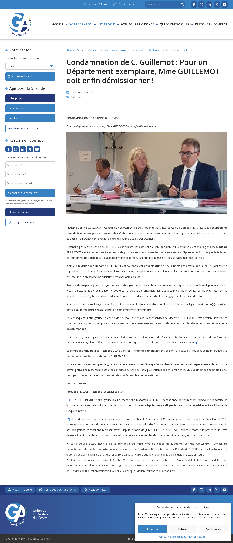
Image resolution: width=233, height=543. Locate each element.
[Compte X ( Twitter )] (217, 4)
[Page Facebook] (194, 4)
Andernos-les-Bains (115, 50)
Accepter (152, 529)
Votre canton (80, 24)
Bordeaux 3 (155, 50)
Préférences (213, 529)
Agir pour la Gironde (137, 24)
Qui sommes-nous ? (174, 24)
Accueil (58, 24)
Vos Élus (12, 118)
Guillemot (76, 97)
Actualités (93, 50)
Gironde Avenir (75, 50)
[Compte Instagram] (201, 4)
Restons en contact (211, 24)
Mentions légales (196, 536)
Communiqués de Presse (180, 50)
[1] (156, 238)
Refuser (183, 529)
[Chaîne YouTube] (224, 4)
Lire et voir (106, 24)
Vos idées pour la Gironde (23, 128)
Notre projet (15, 98)
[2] (197, 342)
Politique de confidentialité (172, 536)
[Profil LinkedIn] (209, 4)
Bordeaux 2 (137, 50)
